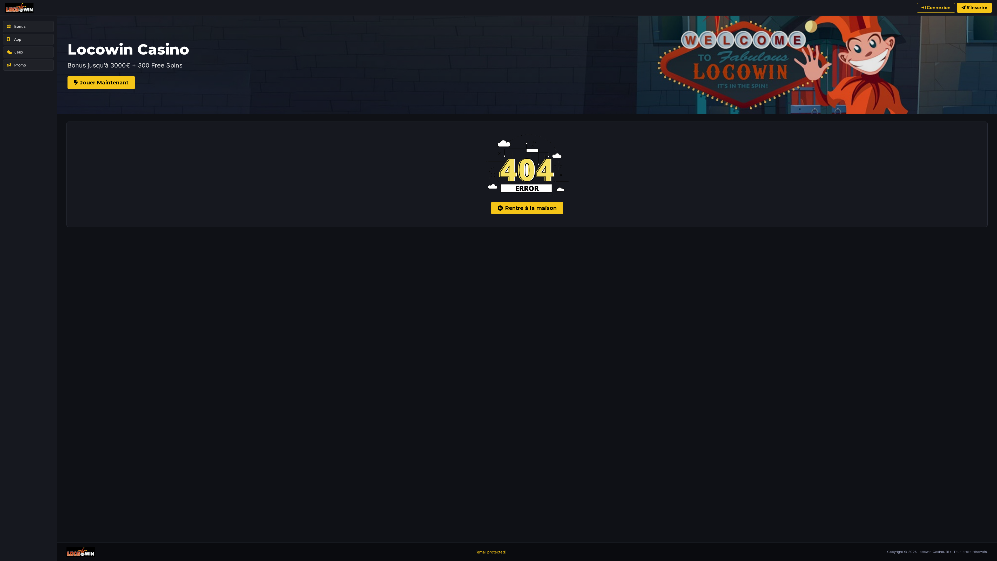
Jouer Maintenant (104, 82)
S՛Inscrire (977, 7)
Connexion (939, 7)
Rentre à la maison (531, 208)
